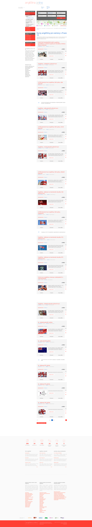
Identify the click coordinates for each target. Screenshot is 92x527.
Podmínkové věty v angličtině (43, 510)
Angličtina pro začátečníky (28, 503)
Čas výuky (48, 14)
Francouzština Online (27, 75)
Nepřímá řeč (41, 511)
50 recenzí (51, 77)
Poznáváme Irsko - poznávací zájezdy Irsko (58, 494)
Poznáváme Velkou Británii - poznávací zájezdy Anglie (59, 492)
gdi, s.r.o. (66, 522)
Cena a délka (60, 59)
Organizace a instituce (28, 462)
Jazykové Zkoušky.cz (27, 68)
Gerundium (41, 508)
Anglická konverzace (42, 494)
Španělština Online (27, 74)
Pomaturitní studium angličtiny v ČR (29, 494)
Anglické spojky (41, 504)
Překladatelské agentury (47, 25)
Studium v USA (41, 462)
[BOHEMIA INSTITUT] (42, 54)
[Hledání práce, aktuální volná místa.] (62, 518)
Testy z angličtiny (41, 495)
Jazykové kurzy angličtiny (59, 102)
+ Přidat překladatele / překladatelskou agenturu (45, 522)
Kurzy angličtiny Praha (47, 103)
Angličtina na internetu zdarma (28, 495)
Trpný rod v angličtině (42, 507)
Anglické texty (26, 500)
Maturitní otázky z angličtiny (28, 502)
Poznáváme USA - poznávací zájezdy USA (58, 493)
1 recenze (51, 59)
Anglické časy (41, 509)
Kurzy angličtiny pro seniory (49, 28)
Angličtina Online (27, 72)
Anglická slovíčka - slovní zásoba (43, 492)
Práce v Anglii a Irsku (42, 457)
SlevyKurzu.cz (54, 359)
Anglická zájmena (41, 500)
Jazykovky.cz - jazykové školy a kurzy (29, 66)
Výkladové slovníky (56, 462)
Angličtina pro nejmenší (27, 504)
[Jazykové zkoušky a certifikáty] (40, 518)
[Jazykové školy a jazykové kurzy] (29, 518)
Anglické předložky (42, 503)
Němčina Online (27, 73)
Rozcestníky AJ (27, 457)
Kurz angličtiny (58, 359)
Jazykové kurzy (54, 102)
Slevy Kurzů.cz (27, 69)
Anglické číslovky (41, 501)
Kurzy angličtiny (43, 28)
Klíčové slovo (58, 14)
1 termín (41, 59)
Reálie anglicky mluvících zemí (57, 491)
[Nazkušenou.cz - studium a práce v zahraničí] (46, 518)
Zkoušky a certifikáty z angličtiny (28, 493)
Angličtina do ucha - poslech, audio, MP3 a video (45, 493)
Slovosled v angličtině (42, 512)
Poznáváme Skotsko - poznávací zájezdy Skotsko (59, 495)
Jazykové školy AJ (27, 492)
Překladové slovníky (56, 457)
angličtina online (34, 3)
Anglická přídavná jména (42, 499)
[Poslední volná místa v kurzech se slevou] (51, 518)
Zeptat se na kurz (51, 74)
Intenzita (39, 14)
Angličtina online (39, 28)
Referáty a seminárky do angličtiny (29, 501)
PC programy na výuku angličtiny (28, 499)
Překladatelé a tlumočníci (55, 25)
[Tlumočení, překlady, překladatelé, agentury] (56, 518)
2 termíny (41, 336)
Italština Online (27, 76)
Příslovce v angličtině (42, 502)
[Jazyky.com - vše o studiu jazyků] (35, 518)
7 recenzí (51, 292)
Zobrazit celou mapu (63, 25)
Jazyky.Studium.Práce (27, 70)
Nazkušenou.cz (27, 71)
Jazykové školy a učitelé (40, 25)
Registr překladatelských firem (29, 67)
